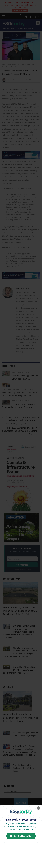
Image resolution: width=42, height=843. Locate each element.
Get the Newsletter (23, 836)
